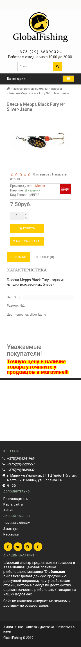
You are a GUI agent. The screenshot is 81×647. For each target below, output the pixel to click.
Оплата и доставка (40, 627)
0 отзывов (41, 174)
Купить (28, 228)
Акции (8, 510)
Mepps (40, 186)
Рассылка (11, 534)
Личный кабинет (16, 523)
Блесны (56, 88)
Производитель (15, 499)
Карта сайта (13, 504)
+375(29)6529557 (21, 464)
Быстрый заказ (28, 241)
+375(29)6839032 (21, 470)
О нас (19, 627)
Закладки (11, 529)
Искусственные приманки (30, 88)
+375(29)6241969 (21, 458)
